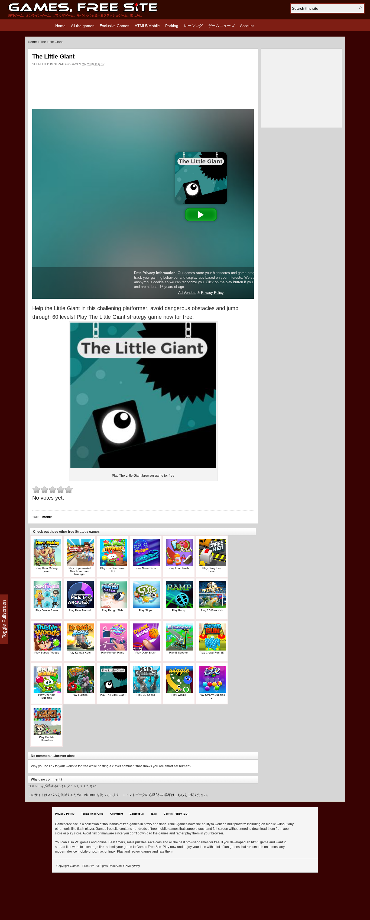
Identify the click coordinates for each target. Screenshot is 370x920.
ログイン (70, 786)
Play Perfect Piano (112, 652)
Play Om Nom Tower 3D (112, 570)
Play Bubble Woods (46, 652)
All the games (82, 26)
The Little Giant (53, 56)
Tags (154, 813)
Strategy (62, 64)
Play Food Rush (179, 568)
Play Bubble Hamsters (46, 739)
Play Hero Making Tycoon (47, 570)
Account (247, 26)
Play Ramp (179, 610)
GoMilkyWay (131, 865)
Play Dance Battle (46, 610)
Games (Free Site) (83, 7)
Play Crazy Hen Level (212, 570)
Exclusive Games (114, 26)
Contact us (137, 813)
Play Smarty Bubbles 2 (212, 696)
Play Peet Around (80, 610)
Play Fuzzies (79, 694)
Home (60, 26)
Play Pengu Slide (113, 610)
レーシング (193, 26)
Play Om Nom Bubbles (46, 696)
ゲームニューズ (221, 26)
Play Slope (145, 610)
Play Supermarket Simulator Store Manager (80, 571)
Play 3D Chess (146, 694)
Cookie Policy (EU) (176, 813)
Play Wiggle (178, 694)
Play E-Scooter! (179, 652)
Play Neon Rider (146, 568)
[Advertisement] (143, 86)
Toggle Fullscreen (4, 619)
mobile (47, 517)
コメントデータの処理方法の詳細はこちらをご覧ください (164, 795)
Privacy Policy (64, 813)
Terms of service (92, 813)
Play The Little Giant (112, 694)
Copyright (116, 813)
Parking (171, 26)
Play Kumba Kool (79, 652)
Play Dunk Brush (145, 652)
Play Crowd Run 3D (212, 652)
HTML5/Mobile (147, 26)
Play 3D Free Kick (212, 610)
